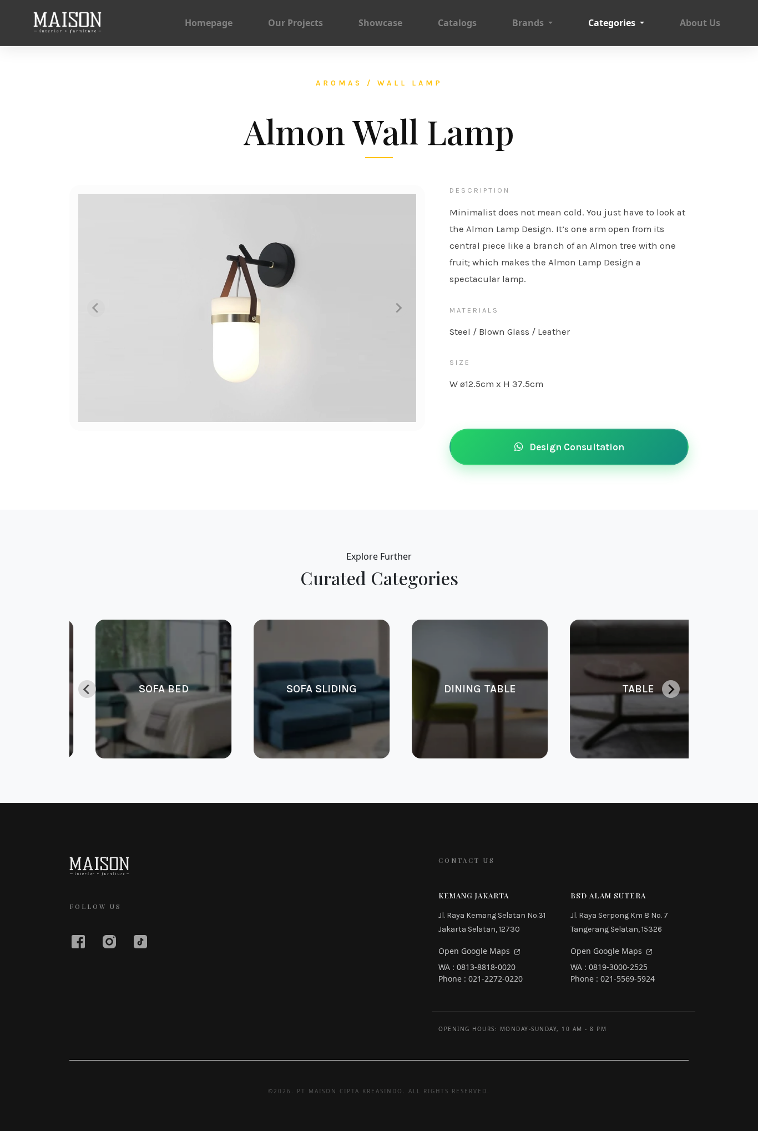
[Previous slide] (96, 308)
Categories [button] (613, 23)
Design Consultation (575, 447)
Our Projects (295, 23)
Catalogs (457, 23)
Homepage (209, 23)
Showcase (380, 23)
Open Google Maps (475, 951)
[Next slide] (398, 308)
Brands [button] (529, 23)
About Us (700, 23)
